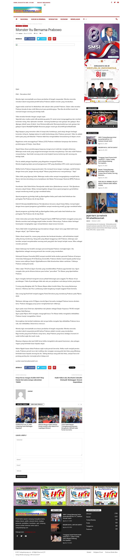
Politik (25, 26)
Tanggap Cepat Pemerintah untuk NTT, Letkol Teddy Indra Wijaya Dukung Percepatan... (107, 160)
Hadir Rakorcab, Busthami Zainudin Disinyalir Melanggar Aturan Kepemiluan (68, 380)
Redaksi (89, 552)
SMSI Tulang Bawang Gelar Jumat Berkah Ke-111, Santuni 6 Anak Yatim (107, 139)
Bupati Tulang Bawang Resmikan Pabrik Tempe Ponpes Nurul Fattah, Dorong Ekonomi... (107, 172)
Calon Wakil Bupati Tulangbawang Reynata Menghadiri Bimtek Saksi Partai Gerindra (69, 427)
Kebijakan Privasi (98, 552)
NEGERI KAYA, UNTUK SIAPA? (108, 147)
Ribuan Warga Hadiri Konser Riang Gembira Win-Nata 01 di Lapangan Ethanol (48, 426)
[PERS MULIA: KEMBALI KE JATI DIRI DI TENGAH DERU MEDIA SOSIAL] (91, 184)
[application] (102, 119)
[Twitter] (115, 2)
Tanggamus (89, 526)
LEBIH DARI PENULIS (37, 404)
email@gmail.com (30, 532)
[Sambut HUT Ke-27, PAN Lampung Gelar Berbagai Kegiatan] (26, 415)
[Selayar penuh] (116, 126)
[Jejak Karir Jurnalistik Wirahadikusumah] (102, 203)
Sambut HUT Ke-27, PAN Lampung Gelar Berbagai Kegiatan (24, 426)
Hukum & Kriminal (38, 19)
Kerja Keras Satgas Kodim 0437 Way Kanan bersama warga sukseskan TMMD (30, 380)
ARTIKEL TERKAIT (22, 404)
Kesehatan (53, 19)
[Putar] (88, 126)
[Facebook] (111, 2)
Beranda (18, 24)
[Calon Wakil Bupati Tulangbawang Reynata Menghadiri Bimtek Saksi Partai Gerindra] (71, 415)
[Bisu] (113, 126)
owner (20, 33)
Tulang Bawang (90, 520)
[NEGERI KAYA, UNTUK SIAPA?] (91, 150)
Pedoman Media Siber (111, 552)
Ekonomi (64, 19)
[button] (116, 19)
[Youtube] (118, 2)
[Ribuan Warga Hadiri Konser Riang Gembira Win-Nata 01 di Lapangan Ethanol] (49, 415)
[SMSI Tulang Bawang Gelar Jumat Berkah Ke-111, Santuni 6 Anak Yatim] (91, 140)
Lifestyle (23, 24)
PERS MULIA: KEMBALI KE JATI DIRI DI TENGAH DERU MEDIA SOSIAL (107, 183)
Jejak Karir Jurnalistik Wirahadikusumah (96, 216)
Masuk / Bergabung (43, 2)
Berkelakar (75, 19)
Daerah (88, 517)
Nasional (24, 19)
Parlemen (89, 529)
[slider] (100, 126)
